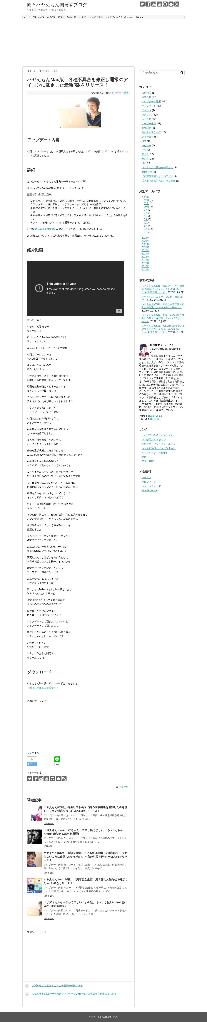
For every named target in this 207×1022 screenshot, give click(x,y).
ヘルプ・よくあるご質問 (91, 17)
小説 (144, 150)
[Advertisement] (103, 43)
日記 (144, 163)
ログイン (146, 477)
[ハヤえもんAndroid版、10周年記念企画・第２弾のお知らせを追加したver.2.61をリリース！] (34, 885)
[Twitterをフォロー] (142, 4)
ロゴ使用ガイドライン (154, 439)
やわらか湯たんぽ (151, 132)
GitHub (139, 17)
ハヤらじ (146, 119)
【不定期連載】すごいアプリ (157, 176)
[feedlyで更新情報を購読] (171, 4)
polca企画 (147, 172)
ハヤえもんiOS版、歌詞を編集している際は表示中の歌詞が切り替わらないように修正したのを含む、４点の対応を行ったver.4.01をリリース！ (85, 856)
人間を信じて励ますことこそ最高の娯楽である (57, 985)
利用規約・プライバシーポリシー (160, 444)
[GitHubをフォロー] (165, 4)
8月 (146, 213)
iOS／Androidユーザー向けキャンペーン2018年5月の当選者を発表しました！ (74, 993)
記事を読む (49, 823)
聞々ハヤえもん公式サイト (43, 687)
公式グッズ (148, 114)
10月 (146, 206)
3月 (146, 225)
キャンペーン (149, 106)
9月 (146, 210)
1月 (146, 232)
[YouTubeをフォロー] (159, 4)
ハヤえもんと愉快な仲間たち (157, 167)
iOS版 (61, 17)
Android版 (71, 17)
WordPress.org (150, 490)
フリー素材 (148, 136)
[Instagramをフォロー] (153, 4)
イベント (146, 110)
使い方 (145, 158)
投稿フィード (149, 482)
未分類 (145, 92)
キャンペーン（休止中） (155, 452)
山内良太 (154, 419)
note (144, 457)
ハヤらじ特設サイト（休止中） (158, 448)
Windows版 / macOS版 (44, 17)
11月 (146, 203)
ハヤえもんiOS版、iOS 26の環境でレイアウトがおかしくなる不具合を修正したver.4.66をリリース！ (163, 329)
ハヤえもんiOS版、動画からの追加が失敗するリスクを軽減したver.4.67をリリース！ (163, 318)
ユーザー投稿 (149, 123)
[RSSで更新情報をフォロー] (176, 4)
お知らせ (146, 97)
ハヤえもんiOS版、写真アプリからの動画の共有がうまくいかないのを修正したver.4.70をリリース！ (163, 289)
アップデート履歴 (118, 92)
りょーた (123, 786)
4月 (146, 222)
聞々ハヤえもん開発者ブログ (57, 4)
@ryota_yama (154, 416)
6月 (146, 216)
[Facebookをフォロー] (147, 4)
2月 (146, 229)
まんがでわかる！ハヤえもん (119, 17)
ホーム (27, 17)
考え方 (145, 154)
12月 (146, 200)
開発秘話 (146, 128)
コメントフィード (151, 486)
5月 (146, 219)
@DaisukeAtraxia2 (45, 229)
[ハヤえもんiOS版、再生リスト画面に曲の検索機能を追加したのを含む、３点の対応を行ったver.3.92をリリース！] (34, 813)
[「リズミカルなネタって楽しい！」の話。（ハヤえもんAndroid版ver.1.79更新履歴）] (34, 908)
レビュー (146, 145)
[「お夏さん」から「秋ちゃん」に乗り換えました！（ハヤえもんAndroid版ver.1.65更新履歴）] (34, 836)
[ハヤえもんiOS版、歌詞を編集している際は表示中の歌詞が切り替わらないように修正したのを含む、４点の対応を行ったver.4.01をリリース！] (34, 859)
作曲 (144, 141)
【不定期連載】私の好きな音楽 (158, 180)
